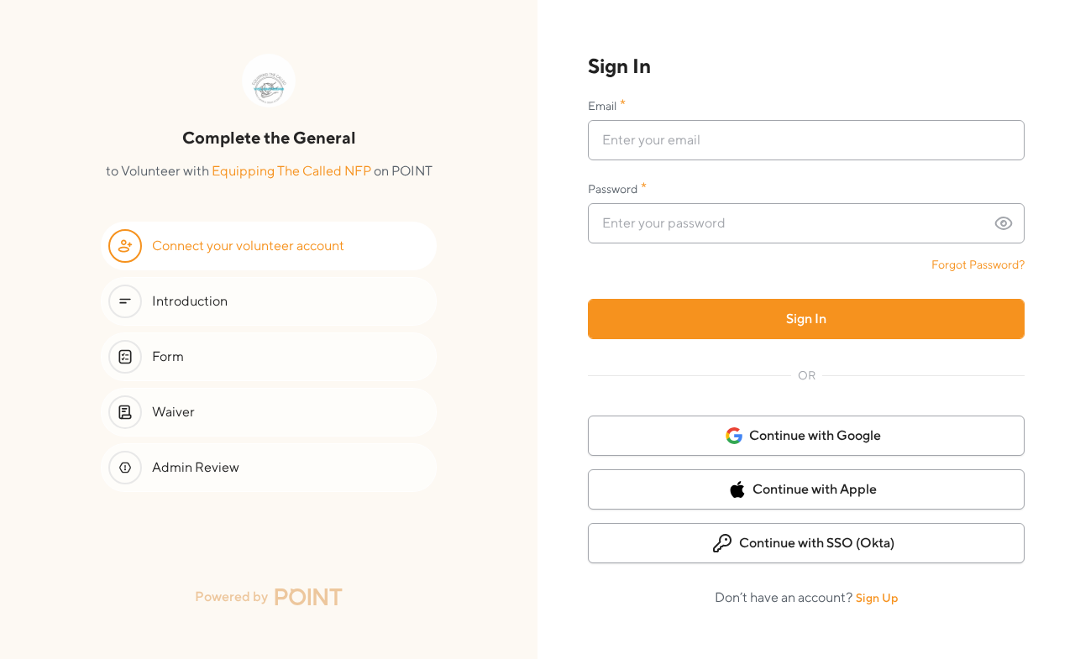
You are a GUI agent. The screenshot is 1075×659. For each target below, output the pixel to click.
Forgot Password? (978, 264)
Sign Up (877, 597)
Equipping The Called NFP (291, 171)
